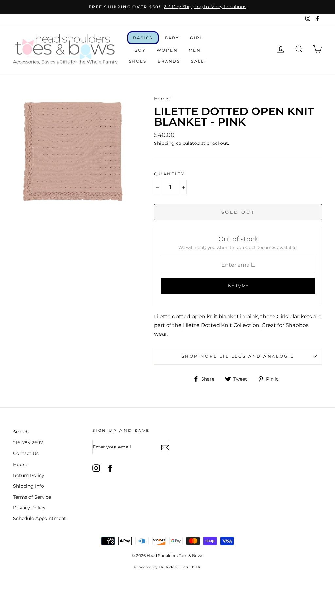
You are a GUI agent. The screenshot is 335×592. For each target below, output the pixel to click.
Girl (196, 37)
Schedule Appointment (39, 518)
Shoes (138, 61)
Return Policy (28, 475)
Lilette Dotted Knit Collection (221, 325)
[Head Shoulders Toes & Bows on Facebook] (110, 468)
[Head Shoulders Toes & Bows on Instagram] (96, 468)
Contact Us (26, 453)
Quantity (169, 173)
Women (167, 50)
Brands (169, 61)
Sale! (198, 61)
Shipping (164, 143)
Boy (140, 50)
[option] (167, 6)
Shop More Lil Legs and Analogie (238, 356)
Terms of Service (32, 496)
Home (161, 98)
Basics (142, 37)
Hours (20, 464)
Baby (172, 37)
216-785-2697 (28, 442)
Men (195, 50)
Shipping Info (28, 486)
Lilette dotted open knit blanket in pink (206, 316)
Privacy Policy (29, 507)
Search (21, 431)
